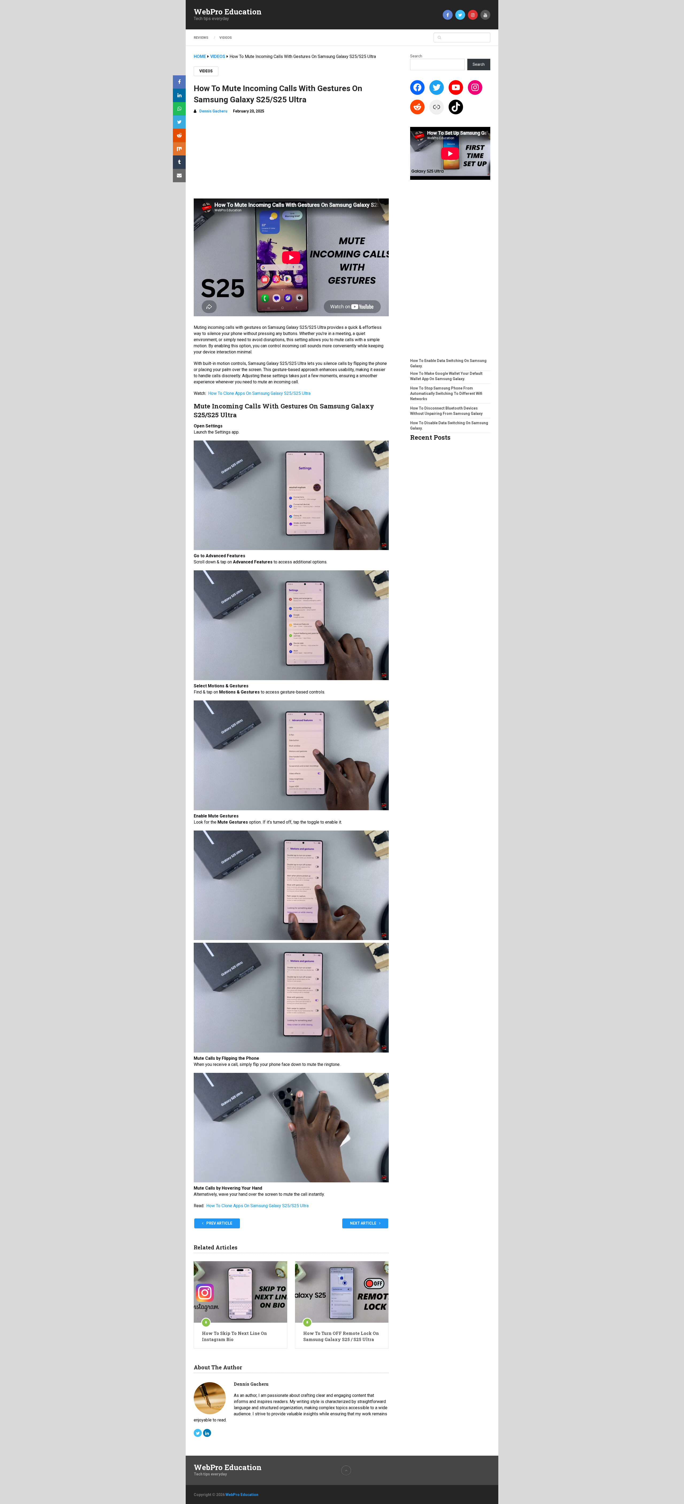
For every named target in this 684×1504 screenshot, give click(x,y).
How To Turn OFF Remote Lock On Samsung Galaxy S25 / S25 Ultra (341, 1336)
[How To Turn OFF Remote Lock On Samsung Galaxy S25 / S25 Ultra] (341, 1292)
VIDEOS (225, 38)
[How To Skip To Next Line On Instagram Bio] (240, 1292)
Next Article (363, 1223)
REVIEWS (201, 38)
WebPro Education (228, 11)
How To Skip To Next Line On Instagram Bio (234, 1336)
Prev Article (218, 1223)
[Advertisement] (291, 158)
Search (416, 56)
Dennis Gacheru (213, 111)
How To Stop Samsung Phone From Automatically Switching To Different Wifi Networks (446, 393)
